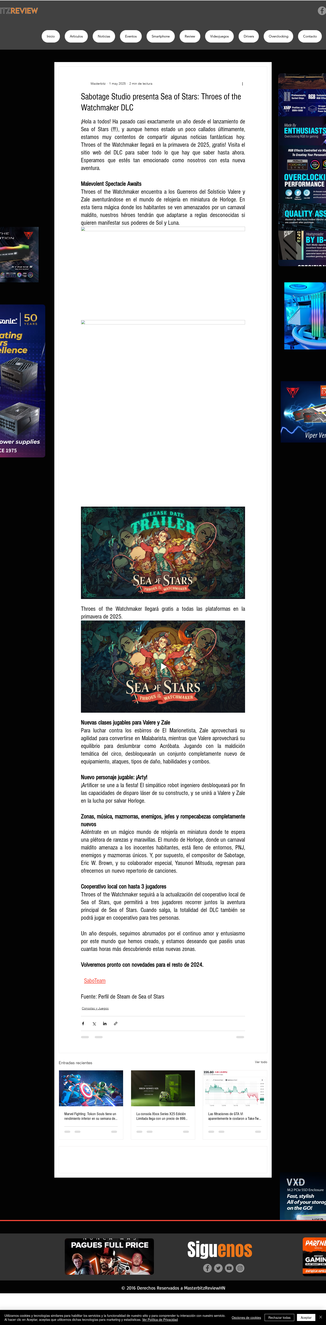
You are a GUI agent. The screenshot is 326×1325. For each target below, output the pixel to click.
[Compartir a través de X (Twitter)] (94, 1023)
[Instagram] (240, 1300)
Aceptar (306, 1317)
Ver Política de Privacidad (160, 1319)
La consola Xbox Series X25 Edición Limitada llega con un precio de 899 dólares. (161, 1116)
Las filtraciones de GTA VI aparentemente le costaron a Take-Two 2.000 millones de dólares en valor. (234, 1116)
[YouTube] (229, 1300)
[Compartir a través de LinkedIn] (105, 1023)
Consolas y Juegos (95, 1008)
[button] (189, 36)
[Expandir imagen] (163, 273)
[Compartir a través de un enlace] (116, 1023)
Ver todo (261, 1062)
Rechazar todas (279, 1317)
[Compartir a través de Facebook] (83, 1023)
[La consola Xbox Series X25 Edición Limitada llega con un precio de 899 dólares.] (163, 1088)
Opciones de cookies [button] (246, 1317)
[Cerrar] (320, 1317)
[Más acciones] (242, 83)
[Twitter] (218, 1300)
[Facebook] (207, 1300)
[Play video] (163, 667)
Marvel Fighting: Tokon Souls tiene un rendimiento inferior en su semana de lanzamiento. (90, 1116)
